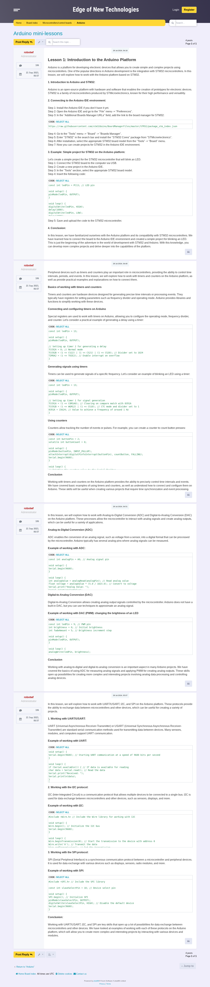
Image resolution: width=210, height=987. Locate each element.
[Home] (106, 10)
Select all (62, 122)
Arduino (81, 23)
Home (18, 23)
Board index (32, 23)
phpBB (96, 981)
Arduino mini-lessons (38, 33)
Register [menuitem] (189, 9)
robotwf (28, 52)
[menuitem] (63, 974)
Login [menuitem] (176, 9)
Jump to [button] (188, 966)
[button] (16, 10)
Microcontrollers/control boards (57, 23)
